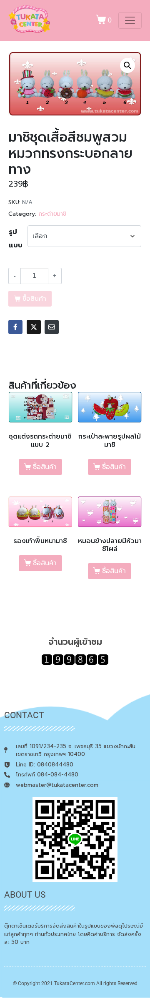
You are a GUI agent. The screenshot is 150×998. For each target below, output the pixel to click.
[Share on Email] (52, 327)
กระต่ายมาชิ (52, 214)
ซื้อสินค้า (45, 467)
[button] (127, 65)
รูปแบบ (15, 238)
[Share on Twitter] (34, 327)
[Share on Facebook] (15, 327)
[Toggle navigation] (130, 20)
